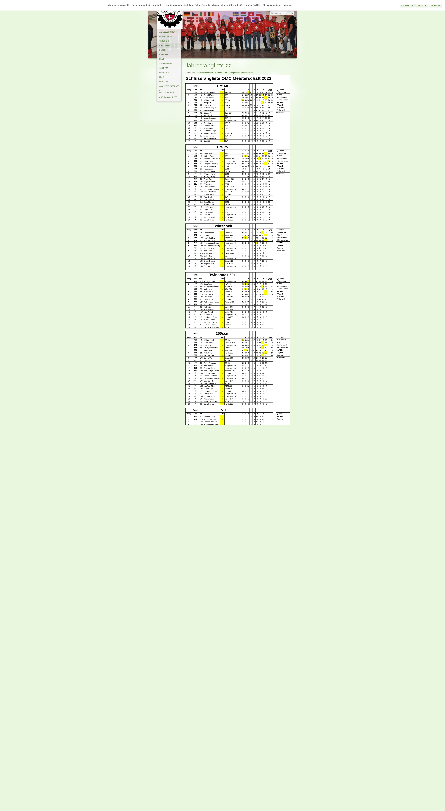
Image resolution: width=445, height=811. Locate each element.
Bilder (162, 50)
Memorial (164, 82)
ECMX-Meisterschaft (166, 92)
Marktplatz (165, 73)
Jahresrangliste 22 (247, 73)
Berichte (163, 54)
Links (161, 77)
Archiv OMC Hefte (168, 97)
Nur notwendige (407, 5)
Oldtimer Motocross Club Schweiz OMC (212, 73)
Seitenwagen (165, 64)
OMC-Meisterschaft (169, 86)
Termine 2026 (165, 41)
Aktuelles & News (168, 32)
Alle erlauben (435, 5)
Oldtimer (163, 68)
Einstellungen (422, 5)
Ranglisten (164, 45)
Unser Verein (165, 36)
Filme (161, 59)
